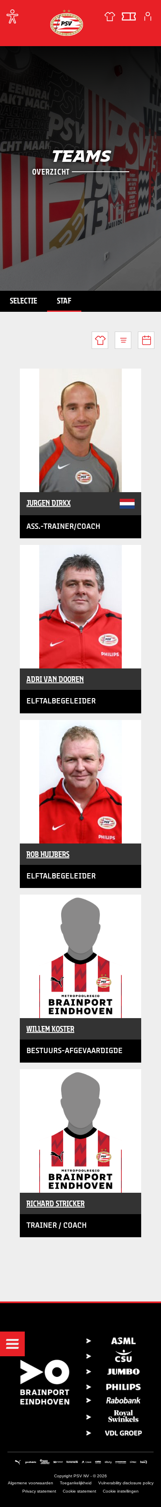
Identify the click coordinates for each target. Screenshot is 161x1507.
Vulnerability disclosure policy (126, 1483)
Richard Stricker (55, 1203)
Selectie (23, 301)
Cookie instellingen (121, 1491)
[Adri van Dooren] (80, 606)
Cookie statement (79, 1491)
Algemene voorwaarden (30, 1483)
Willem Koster (50, 1029)
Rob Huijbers (47, 854)
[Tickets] (129, 16)
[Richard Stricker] (80, 1131)
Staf (64, 301)
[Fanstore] (110, 16)
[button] (12, 1344)
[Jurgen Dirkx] (80, 430)
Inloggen (148, 16)
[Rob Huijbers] (80, 781)
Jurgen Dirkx (48, 503)
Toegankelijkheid (76, 1483)
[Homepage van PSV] (66, 22)
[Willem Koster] (80, 956)
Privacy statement (39, 1491)
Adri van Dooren (55, 679)
